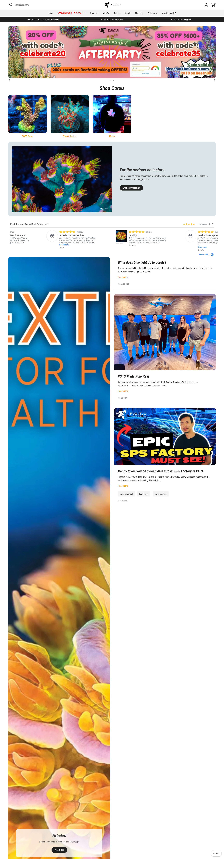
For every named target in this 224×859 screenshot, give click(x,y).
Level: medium (161, 494)
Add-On (106, 13)
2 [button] (113, 80)
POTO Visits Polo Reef (133, 376)
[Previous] (9, 80)
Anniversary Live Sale (70, 13)
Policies (151, 13)
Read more (123, 277)
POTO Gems (27, 136)
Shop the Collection (131, 187)
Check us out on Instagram (112, 19)
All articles (59, 849)
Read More (97, 247)
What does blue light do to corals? (142, 262)
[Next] (214, 80)
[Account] (206, 5)
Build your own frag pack (181, 19)
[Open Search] (10, 4)
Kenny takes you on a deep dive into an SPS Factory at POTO (161, 471)
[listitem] (36, 239)
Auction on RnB (169, 13)
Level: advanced (126, 494)
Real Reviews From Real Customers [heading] (29, 224)
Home (50, 13)
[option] (42, 19)
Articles (117, 13)
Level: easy (143, 494)
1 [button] (110, 80)
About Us (139, 13)
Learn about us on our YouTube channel (43, 19)
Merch (127, 13)
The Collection (69, 136)
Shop (92, 13)
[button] (210, 224)
